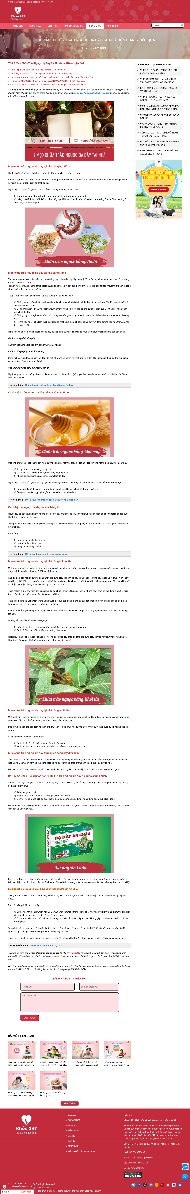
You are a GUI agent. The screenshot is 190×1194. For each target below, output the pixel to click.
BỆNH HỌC (53, 26)
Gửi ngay (29, 1018)
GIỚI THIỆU (112, 26)
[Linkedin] (180, 1185)
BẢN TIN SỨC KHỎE (73, 26)
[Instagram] (151, 1185)
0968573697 (47, 2)
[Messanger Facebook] (185, 1177)
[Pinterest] (162, 1185)
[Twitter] (133, 1185)
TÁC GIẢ (72, 1141)
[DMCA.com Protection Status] (133, 1177)
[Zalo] (185, 1166)
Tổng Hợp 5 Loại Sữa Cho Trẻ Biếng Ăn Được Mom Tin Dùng (37, 70)
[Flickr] (174, 1185)
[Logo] (17, 13)
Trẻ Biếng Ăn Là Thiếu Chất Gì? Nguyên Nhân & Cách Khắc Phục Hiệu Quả (43, 73)
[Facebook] (139, 1185)
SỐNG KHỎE (95, 26)
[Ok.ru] (156, 1185)
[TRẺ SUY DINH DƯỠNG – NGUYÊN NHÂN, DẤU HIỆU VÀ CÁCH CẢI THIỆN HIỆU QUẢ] (117, 1050)
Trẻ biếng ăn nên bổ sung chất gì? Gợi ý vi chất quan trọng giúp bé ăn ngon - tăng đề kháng (52, 77)
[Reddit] (145, 1185)
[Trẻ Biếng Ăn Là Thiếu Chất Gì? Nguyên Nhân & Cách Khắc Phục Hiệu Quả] (54, 1050)
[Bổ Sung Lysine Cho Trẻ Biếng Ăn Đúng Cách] (54, 1080)
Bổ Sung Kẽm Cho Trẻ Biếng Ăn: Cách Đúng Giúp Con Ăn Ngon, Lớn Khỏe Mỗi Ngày (48, 84)
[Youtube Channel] (168, 1185)
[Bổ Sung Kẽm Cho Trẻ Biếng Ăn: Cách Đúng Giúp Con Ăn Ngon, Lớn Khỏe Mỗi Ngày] (22, 1080)
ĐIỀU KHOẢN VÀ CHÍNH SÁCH (81, 1151)
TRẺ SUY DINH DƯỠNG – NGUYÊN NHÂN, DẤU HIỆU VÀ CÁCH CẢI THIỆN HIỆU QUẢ (47, 81)
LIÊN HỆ (71, 1136)
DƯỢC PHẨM (35, 26)
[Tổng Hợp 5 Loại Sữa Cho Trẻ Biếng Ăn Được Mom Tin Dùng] (22, 1050)
